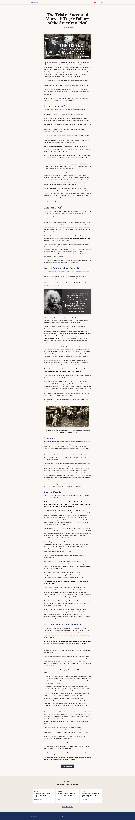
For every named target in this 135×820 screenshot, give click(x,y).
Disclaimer (96, 816)
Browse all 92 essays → (67, 806)
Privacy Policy (84, 816)
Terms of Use (90, 816)
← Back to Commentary (98, 2)
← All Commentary (67, 766)
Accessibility (101, 816)
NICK (35, 2)
